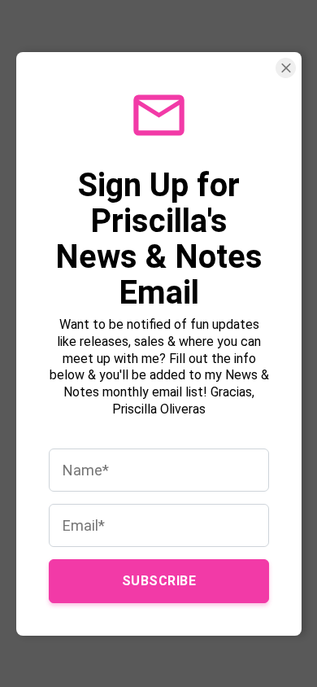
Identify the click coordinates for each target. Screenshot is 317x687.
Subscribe (158, 580)
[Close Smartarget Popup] (286, 68)
